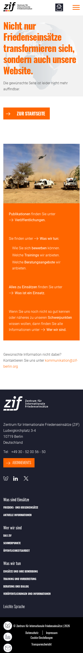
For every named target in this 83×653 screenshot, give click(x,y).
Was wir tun (49, 238)
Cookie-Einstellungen (42, 637)
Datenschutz (32, 632)
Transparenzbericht (41, 644)
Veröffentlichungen (30, 220)
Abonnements (21, 462)
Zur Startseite (31, 113)
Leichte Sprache (14, 606)
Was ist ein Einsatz (29, 293)
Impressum (52, 632)
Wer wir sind (56, 330)
